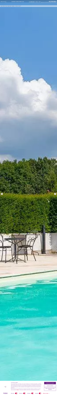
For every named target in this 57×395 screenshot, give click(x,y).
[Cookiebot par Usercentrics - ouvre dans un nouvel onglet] (5, 393)
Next (55, 194)
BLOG (23, 1)
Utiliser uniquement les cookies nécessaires (50, 389)
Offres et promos (19, 1)
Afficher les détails (45, 393)
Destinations (14, 1)
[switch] (24, 393)
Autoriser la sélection (50, 385)
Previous (2, 194)
